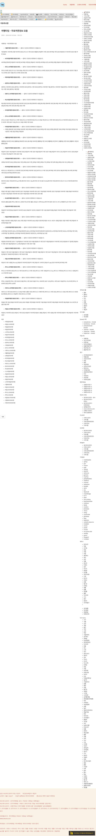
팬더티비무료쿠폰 (9, 366)
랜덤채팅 (86, 612)
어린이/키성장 (87, 366)
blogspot (86, 537)
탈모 (85, 770)
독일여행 (86, 23)
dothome (86, 473)
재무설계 (86, 748)
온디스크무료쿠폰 (9, 348)
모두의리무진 (54, 808)
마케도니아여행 (88, 38)
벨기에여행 (86, 48)
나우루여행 (86, 101)
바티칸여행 (86, 46)
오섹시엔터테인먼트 (89, 421)
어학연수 (86, 702)
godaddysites (88, 478)
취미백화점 (18, 823)
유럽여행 (72, 5)
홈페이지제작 (87, 785)
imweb (86, 529)
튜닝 (85, 774)
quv (85, 463)
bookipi (86, 486)
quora (85, 535)
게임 (85, 625)
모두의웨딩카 (24, 808)
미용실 (85, 586)
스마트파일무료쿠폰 (10, 382)
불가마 (85, 689)
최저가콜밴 (21, 806)
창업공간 (61, 17)
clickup (86, 469)
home (65, 5)
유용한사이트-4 (88, 390)
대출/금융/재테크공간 (40, 17)
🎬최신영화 (39, 14)
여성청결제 (86, 704)
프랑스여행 (86, 95)
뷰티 (85, 599)
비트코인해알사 (69, 14)
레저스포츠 (86, 653)
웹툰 (85, 593)
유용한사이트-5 (88, 392)
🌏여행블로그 (39, 19)
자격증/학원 (87, 370)
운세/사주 (86, 727)
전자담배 (86, 750)
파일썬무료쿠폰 (9, 329)
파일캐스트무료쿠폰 (10, 397)
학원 (85, 633)
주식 (85, 597)
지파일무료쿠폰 (9, 345)
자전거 (85, 746)
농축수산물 (86, 725)
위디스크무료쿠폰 (9, 340)
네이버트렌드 (87, 642)
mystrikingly (87, 494)
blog (85, 518)
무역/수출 (86, 672)
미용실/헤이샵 (87, 678)
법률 (85, 589)
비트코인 (86, 544)
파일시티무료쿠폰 (9, 390)
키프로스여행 (87, 89)
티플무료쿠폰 (8, 384)
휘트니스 (86, 782)
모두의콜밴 (5, 808)
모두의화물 (74, 808)
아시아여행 (86, 142)
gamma (86, 475)
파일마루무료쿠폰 (9, 374)
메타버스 (86, 555)
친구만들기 (86, 602)
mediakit (86, 524)
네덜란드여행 (87, 18)
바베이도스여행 (88, 138)
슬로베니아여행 (88, 65)
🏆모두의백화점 (5, 14)
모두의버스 (44, 808)
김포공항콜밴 (47, 806)
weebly (86, 533)
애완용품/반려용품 (88, 699)
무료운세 (86, 376)
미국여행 (86, 136)
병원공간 (67, 17)
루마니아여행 (87, 29)
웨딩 (31, 831)
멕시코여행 (86, 135)
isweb (85, 527)
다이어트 (86, 595)
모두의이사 (14, 808)
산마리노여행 (87, 55)
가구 (85, 619)
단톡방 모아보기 (88, 410)
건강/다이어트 (87, 359)
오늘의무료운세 (24, 14)
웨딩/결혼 (74, 17)
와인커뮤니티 (23, 17)
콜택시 (85, 294)
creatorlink (87, 514)
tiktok (85, 505)
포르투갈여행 (87, 91)
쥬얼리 (85, 757)
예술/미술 (86, 712)
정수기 (85, 751)
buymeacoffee (88, 501)
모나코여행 (86, 31)
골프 (85, 627)
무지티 (85, 674)
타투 (85, 768)
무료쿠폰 (32, 14)
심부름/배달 (87, 697)
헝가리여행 (86, 99)
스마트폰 (86, 695)
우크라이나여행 (88, 82)
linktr (85, 497)
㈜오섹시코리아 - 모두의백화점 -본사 (11, 801)
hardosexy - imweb (89, 324)
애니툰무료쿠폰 (9, 369)
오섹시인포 (86, 423)
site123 (86, 471)
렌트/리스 (86, 368)
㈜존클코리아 (87, 407)
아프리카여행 (87, 144)
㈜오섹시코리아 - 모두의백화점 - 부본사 (11, 803)
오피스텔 (58, 828)
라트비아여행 (87, 25)
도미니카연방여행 (88, 133)
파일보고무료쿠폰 (9, 324)
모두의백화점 (10, 823)
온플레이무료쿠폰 (9, 400)
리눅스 (85, 659)
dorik (85, 488)
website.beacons (89, 522)
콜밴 (85, 292)
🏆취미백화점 (14, 14)
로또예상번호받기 (88, 355)
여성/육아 (86, 364)
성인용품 (86, 315)
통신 (85, 772)
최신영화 (86, 317)
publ (85, 467)
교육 (85, 631)
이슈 (85, 742)
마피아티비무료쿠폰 (10, 403)
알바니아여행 (87, 72)
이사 (85, 300)
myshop (86, 477)
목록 (3, 417)
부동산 (85, 580)
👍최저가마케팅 (49, 19)
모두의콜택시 (64, 808)
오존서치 (2, 828)
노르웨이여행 (87, 21)
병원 (85, 362)
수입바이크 (86, 682)
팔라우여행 (86, 119)
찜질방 (85, 570)
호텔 (85, 582)
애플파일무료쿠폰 (9, 353)
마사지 (85, 569)
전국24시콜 (29, 806)
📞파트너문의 (58, 19)
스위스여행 (86, 61)
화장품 (85, 591)
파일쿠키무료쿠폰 (9, 335)
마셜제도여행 (87, 108)
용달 (85, 307)
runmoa (86, 482)
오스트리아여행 (88, 80)
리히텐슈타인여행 (88, 37)
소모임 (85, 693)
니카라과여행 (87, 129)
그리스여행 (86, 16)
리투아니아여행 (88, 35)
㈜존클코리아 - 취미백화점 (8, 816)
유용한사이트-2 (88, 386)
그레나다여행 (87, 127)
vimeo (85, 510)
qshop (85, 461)
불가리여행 (86, 53)
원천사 (85, 731)
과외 (85, 629)
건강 (85, 623)
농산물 (85, 572)
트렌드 (85, 565)
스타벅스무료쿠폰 (9, 332)
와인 (85, 557)
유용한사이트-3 (88, 388)
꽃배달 (85, 638)
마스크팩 (86, 663)
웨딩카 (85, 309)
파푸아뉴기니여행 (88, 118)
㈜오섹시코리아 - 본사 (89, 397)
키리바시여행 (87, 106)
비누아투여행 (87, 116)
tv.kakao (86, 539)
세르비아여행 (87, 57)
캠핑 (85, 763)
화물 (85, 302)
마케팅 (85, 665)
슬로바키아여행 (88, 63)
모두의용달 (83, 808)
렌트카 (85, 296)
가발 (85, 621)
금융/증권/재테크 (88, 372)
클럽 (85, 765)
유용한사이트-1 (88, 384)
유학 (85, 738)
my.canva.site (88, 531)
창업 (85, 360)
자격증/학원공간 (23, 19)
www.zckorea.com (89, 409)
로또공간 (30, 17)
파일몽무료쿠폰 (9, 327)
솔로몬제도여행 (88, 123)
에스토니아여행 (88, 76)
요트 (85, 723)
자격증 (85, 744)
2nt (85, 490)
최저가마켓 (86, 574)
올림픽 (85, 719)
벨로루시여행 (87, 50)
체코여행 (86, 87)
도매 (85, 576)
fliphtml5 (86, 492)
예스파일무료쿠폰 (9, 361)
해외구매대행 (40, 803)
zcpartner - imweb (89, 331)
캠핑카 (85, 306)
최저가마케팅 (27, 823)
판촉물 (85, 778)
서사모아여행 (87, 121)
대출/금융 (86, 357)
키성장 (85, 766)
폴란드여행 (86, 93)
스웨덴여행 (86, 59)
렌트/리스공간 (13, 19)
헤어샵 (71, 828)
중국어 (85, 601)
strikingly (36, 801)
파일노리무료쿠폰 (9, 376)
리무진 (85, 304)
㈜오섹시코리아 (88, 430)
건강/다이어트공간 (52, 17)
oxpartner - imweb (89, 333)
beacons (86, 520)
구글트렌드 (86, 635)
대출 (85, 561)
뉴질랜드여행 (87, 104)
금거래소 (86, 636)
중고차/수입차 (87, 761)
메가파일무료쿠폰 (9, 358)
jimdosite (86, 509)
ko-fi (85, 495)
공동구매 (47, 803)
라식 (85, 651)
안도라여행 (86, 70)
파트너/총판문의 (88, 412)
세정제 (85, 691)
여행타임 (46, 14)
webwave (86, 484)
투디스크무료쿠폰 (9, 392)
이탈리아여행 (87, 84)
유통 (85, 736)
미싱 (85, 676)
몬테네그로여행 (88, 40)
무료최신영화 (87, 379)
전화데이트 (86, 614)
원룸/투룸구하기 (5, 17)
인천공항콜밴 (38, 806)
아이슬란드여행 (88, 67)
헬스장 (85, 584)
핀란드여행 (86, 97)
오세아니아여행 (81, 5)
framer (86, 465)
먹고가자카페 (54, 14)
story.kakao (87, 499)
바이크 (85, 578)
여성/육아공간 (4, 19)
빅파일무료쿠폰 (9, 321)
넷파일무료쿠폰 (9, 355)
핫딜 (33, 803)
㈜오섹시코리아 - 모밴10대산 (8, 806)
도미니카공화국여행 (89, 131)
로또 (85, 559)
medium (86, 507)
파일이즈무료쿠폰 (9, 387)
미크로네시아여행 (88, 114)
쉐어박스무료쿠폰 (9, 342)
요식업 (85, 548)
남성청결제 (86, 640)
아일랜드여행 (87, 69)
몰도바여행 (86, 42)
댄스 (85, 648)
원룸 (85, 729)
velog (85, 512)
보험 (85, 553)
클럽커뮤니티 (14, 17)
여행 (85, 552)
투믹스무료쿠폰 (9, 395)
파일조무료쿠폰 (9, 379)
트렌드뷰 (61, 14)
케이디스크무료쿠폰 (10, 363)
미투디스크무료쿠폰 (10, 350)
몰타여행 (86, 44)
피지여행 (86, 112)
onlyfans (86, 503)
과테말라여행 (87, 125)
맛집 (85, 546)
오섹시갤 (86, 425)
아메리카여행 (87, 146)
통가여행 (86, 110)
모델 (85, 668)
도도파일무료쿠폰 (9, 371)
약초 (85, 701)
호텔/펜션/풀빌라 (88, 783)
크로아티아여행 (88, 86)
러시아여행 (86, 27)
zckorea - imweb (89, 329)
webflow (86, 480)
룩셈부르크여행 (88, 33)
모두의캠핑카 (34, 808)
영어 (85, 567)
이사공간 (31, 19)
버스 (85, 298)
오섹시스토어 (87, 418)
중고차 (85, 563)
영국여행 (86, 74)
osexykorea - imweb (90, 322)
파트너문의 (35, 823)
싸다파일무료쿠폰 (9, 337)
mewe (85, 526)
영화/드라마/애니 (88, 710)
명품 (85, 587)
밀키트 (85, 680)
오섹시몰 (86, 419)
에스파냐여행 (87, 78)
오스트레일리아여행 (89, 102)
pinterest (86, 516)
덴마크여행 (86, 20)
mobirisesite (87, 460)
